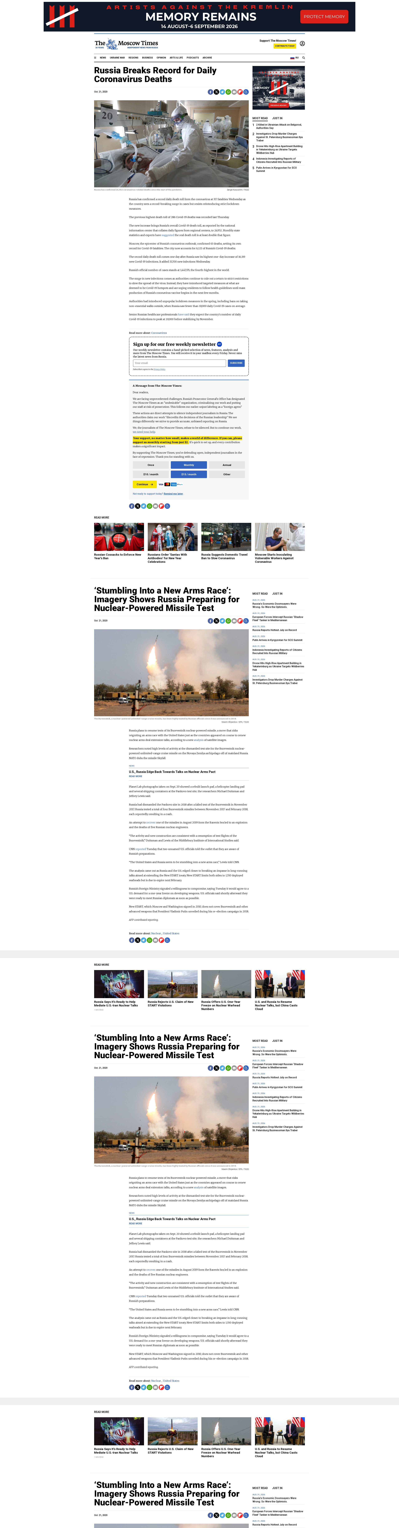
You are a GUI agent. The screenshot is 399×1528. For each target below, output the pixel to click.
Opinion (161, 57)
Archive (207, 57)
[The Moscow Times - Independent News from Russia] (126, 44)
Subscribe (236, 363)
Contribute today (285, 46)
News (103, 57)
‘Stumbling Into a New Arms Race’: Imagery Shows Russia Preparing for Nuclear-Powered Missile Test (167, 599)
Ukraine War (117, 57)
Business (147, 57)
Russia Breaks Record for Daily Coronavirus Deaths (155, 74)
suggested (168, 235)
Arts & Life (176, 57)
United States (171, 933)
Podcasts (193, 57)
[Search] (303, 58)
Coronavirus (159, 332)
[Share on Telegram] (222, 92)
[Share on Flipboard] (240, 92)
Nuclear (156, 933)
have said (183, 314)
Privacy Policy (159, 369)
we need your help (144, 431)
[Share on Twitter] (216, 92)
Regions (133, 57)
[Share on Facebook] (210, 92)
